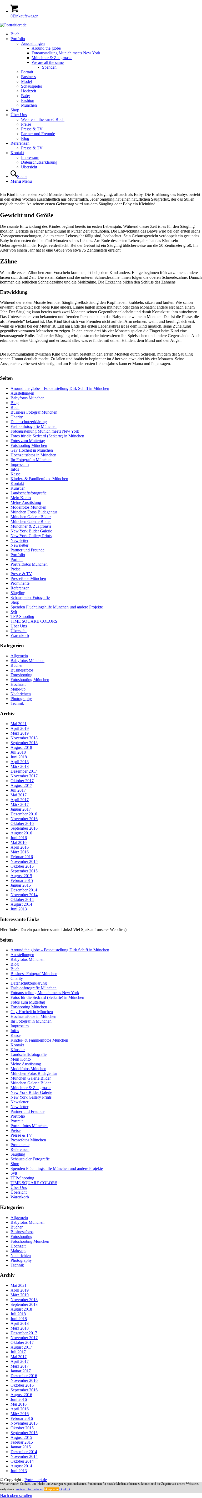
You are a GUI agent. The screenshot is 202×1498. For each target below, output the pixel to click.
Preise (16, 569)
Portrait (17, 559)
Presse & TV (21, 573)
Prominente (20, 583)
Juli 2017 (18, 790)
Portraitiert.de (35, 1479)
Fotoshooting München (30, 679)
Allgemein (19, 656)
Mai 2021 (19, 723)
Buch (15, 407)
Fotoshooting (21, 675)
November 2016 (24, 818)
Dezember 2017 (24, 771)
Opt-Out (64, 1489)
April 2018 (20, 761)
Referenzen (20, 588)
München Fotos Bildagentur (34, 512)
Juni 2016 (19, 837)
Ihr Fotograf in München (31, 459)
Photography (21, 698)
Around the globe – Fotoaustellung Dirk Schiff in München (60, 388)
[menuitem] (106, 34)
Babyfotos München (27, 398)
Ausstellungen (22, 393)
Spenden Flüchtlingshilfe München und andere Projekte (57, 607)
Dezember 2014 (24, 890)
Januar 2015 (21, 885)
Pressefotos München (28, 578)
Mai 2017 (19, 795)
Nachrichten (21, 694)
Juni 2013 (19, 909)
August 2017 (21, 785)
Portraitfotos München (29, 564)
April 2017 (20, 799)
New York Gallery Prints (31, 535)
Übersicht (19, 631)
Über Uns (19, 626)
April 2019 (20, 728)
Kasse (16, 474)
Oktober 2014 (22, 899)
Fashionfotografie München (34, 426)
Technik (17, 703)
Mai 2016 (19, 842)
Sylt (14, 611)
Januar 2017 (21, 809)
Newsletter (19, 540)
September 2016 (24, 828)
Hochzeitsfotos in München (33, 455)
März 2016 (20, 852)
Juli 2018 (18, 752)
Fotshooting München (29, 445)
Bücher (17, 665)
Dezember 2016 (24, 814)
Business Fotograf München (34, 412)
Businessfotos (22, 670)
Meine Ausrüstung (26, 502)
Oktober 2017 (22, 780)
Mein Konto (21, 497)
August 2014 (21, 904)
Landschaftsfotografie (29, 493)
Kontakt (17, 483)
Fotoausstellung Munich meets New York (45, 431)
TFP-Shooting (22, 616)
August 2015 (21, 875)
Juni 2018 (19, 757)
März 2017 (20, 804)
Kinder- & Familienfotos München (39, 478)
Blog (15, 402)
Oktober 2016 (22, 823)
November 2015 (24, 861)
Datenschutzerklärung (29, 421)
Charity (17, 417)
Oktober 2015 (22, 866)
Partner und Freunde (27, 550)
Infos (15, 469)
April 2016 (20, 847)
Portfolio (18, 554)
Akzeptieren (51, 1489)
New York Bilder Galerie (31, 531)
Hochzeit (18, 684)
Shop (15, 602)
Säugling (18, 592)
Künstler (18, 488)
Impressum (20, 464)
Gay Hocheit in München (32, 450)
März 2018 (20, 766)
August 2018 (21, 747)
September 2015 (24, 871)
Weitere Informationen (29, 1489)
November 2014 (24, 894)
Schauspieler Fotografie (30, 597)
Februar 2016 (22, 856)
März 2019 (20, 733)
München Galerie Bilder (31, 516)
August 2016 (21, 833)
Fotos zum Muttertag (28, 440)
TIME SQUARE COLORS (34, 621)
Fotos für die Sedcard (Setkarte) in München (47, 436)
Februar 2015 (22, 880)
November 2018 (24, 738)
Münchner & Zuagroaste (31, 526)
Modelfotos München (28, 507)
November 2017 (24, 776)
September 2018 (24, 742)
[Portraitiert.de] (13, 25)
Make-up (18, 689)
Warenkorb (20, 635)
